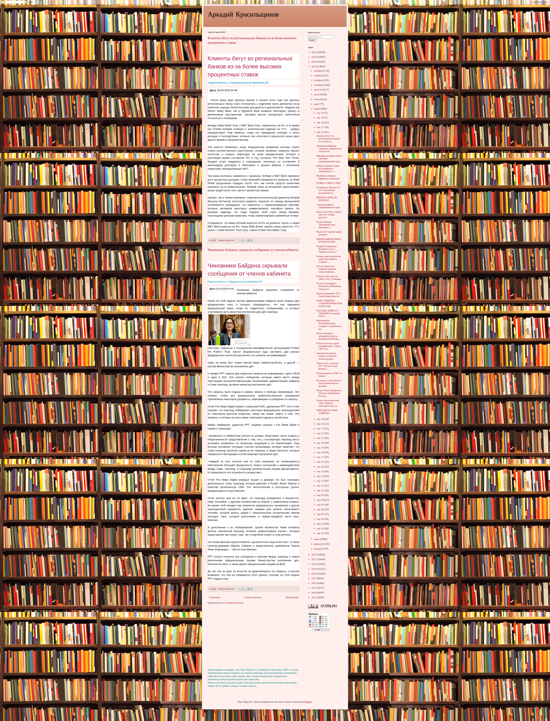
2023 (314, 67)
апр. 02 (320, 529)
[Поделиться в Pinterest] (251, 240)
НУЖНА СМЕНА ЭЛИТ (328, 183)
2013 (314, 598)
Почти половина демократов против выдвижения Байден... (328, 336)
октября (318, 80)
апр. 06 (320, 509)
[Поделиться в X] (245, 240)
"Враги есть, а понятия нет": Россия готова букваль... (327, 366)
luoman (287, 702)
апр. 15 (320, 467)
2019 (314, 569)
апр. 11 (320, 486)
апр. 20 (320, 443)
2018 (314, 574)
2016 (314, 583)
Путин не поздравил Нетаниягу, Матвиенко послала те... (328, 286)
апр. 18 (320, 452)
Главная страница (253, 597)
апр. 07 (320, 505)
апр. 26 (320, 132)
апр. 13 (320, 476)
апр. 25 (320, 419)
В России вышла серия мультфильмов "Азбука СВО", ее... (328, 346)
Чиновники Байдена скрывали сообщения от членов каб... (329, 149)
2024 (314, 62)
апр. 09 (320, 495)
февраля (318, 544)
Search (312, 40)
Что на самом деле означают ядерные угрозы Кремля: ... (326, 269)
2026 (314, 52)
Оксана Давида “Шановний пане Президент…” (325, 225)
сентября (318, 85)
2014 (314, 593)
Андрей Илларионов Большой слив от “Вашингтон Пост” (326, 249)
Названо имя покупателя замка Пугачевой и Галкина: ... (328, 259)
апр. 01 (320, 533)
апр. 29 (320, 118)
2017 (314, 578)
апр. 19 (320, 448)
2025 (314, 57)
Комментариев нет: (226, 240)
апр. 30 (320, 113)
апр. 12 (320, 481)
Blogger (308, 702)
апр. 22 (320, 433)
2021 (314, 559)
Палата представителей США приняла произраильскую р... (327, 403)
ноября (317, 76)
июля (317, 94)
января (317, 549)
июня (317, 99)
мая (316, 104)
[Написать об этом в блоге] (243, 240)
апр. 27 (320, 127)
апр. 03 (320, 524)
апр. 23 (320, 429)
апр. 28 (320, 123)
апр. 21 (320, 438)
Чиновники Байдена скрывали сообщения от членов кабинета (253, 249)
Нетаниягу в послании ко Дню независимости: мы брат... (328, 383)
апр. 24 (320, 424)
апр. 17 (320, 457)
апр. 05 (320, 514)
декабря (318, 71)
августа (318, 90)
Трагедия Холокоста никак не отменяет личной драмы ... (326, 356)
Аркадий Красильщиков (243, 14)
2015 (314, 588)
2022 (314, 555)
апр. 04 (320, 519)
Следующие (214, 597)
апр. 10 (320, 491)
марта (317, 539)
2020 (314, 564)
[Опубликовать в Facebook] (248, 240)
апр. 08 (320, 500)
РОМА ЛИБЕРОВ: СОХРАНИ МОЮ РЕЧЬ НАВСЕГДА (329, 303)
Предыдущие (292, 597)
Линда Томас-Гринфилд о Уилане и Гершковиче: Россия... (329, 393)
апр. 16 (320, 462)
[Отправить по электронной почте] (240, 240)
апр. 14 (320, 471)
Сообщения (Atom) (233, 603)
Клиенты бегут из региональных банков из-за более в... (328, 139)
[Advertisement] (253, 636)
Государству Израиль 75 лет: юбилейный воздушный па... (328, 190)
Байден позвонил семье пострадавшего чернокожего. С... (327, 169)
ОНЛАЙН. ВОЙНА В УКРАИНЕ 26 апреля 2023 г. (328, 313)
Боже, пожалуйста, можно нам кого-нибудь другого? (329, 215)
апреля (317, 109)
